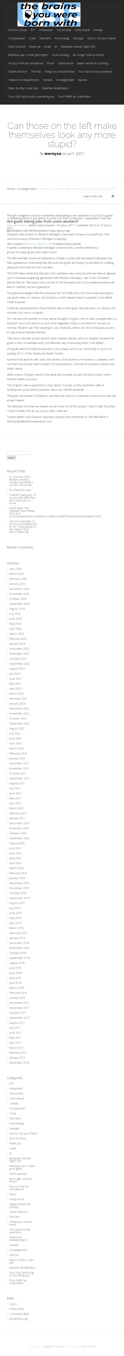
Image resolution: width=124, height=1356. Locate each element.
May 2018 (15, 978)
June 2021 (15, 793)
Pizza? (50, 63)
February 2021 (18, 813)
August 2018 (17, 963)
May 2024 (15, 623)
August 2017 (17, 1023)
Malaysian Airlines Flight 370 (78, 46)
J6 (56, 46)
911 (33, 30)
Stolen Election (17, 71)
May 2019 (15, 918)
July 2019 (14, 908)
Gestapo (78, 38)
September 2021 (19, 778)
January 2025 (17, 584)
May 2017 (15, 1037)
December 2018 (19, 943)
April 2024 (15, 628)
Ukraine (47, 80)
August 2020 (17, 843)
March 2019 (16, 928)
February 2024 (18, 638)
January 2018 (17, 998)
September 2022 (19, 723)
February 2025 (18, 579)
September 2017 (19, 1018)
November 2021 (19, 768)
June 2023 (15, 678)
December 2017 (19, 1003)
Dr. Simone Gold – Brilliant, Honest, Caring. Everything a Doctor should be (21, 481)
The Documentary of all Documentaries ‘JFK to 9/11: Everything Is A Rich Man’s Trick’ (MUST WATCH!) (23, 526)
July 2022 (14, 733)
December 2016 (19, 1062)
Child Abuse (82, 30)
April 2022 (15, 743)
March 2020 (16, 868)
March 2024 (16, 633)
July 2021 (14, 788)
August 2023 (17, 668)
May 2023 (15, 683)
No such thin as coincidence (25, 63)
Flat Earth (45, 38)
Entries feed (16, 1309)
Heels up (34, 46)
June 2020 (15, 853)
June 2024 (15, 618)
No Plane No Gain (20, 490)
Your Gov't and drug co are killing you (31, 96)
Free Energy (62, 38)
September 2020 (19, 838)
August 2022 (17, 728)
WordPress (89, 1346)
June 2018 (15, 973)
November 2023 (19, 653)
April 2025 (15, 569)
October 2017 (17, 1013)
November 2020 (19, 828)
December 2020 (19, 823)
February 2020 (18, 873)
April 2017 (15, 1042)
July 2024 (14, 613)
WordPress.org (18, 1319)
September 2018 (19, 958)
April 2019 (15, 923)
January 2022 (17, 758)
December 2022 (19, 708)
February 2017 (18, 1052)
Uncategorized (65, 80)
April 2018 (15, 983)
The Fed (36, 71)
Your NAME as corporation (74, 96)
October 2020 (17, 833)
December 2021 (19, 763)
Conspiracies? (16, 38)
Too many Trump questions (95, 71)
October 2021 (17, 773)
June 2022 (15, 738)
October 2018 (17, 953)
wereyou (53, 153)
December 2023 (19, 648)
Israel (47, 46)
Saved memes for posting (92, 63)
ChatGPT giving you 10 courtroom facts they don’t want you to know (22, 499)
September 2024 (19, 604)
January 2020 (17, 878)
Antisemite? (46, 30)
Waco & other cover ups (23, 88)
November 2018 (19, 948)
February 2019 (18, 933)
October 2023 (17, 658)
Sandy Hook (65, 63)
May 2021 (15, 798)
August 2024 (17, 609)
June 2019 (15, 913)
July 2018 (14, 968)
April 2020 (15, 863)
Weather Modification (55, 88)
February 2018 (18, 993)
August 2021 (17, 783)
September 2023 (19, 663)
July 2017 (14, 1028)
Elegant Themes (54, 1346)
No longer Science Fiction (88, 55)
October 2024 (17, 599)
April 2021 (15, 803)
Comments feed (19, 1314)
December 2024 (19, 589)
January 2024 (17, 643)
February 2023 (18, 698)
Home (11, 189)
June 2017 (15, 1032)
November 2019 (19, 888)
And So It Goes (17, 30)
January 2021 (17, 818)
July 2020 (14, 848)
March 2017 (16, 1047)
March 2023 (16, 693)
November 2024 (19, 594)
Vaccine (82, 80)
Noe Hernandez (17, 225)
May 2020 (15, 858)
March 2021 (16, 808)
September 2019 (19, 898)
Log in (12, 1304)
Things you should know (59, 71)
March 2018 (16, 988)
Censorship (64, 30)
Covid (32, 38)
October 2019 (17, 893)
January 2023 (17, 703)
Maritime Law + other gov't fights (28, 55)
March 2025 (16, 574)
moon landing (60, 55)
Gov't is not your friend (101, 38)
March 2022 (16, 748)
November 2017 (19, 1008)
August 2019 (17, 903)
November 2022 (19, 713)
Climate (98, 30)
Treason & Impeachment (23, 80)
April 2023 (15, 688)
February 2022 (18, 753)
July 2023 (14, 673)
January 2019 (17, 938)
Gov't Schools (16, 46)
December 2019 (19, 883)
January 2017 (17, 1057)
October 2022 (17, 718)
